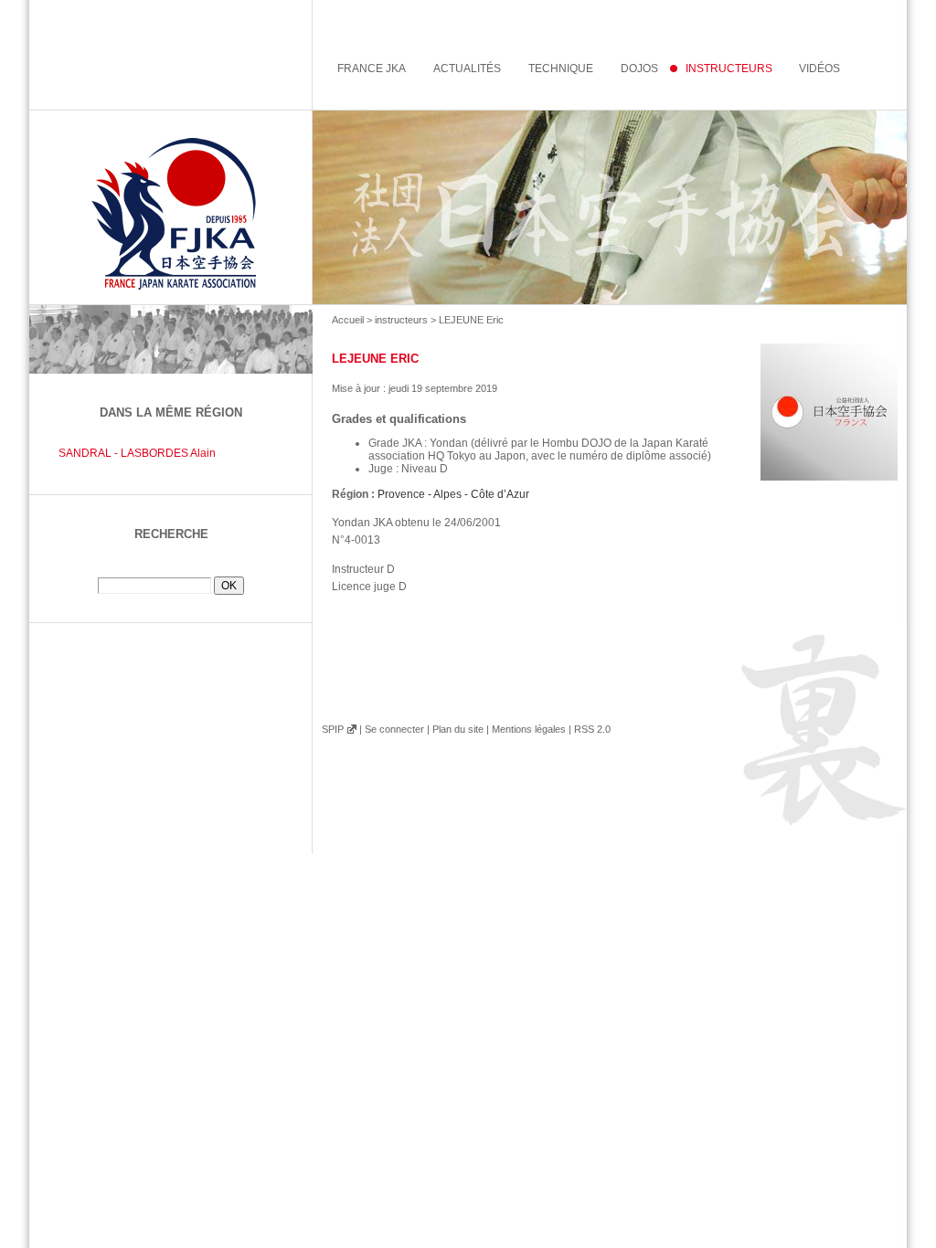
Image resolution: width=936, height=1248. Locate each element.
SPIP (333, 729)
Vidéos (819, 68)
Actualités (467, 68)
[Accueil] (468, 207)
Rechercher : (171, 570)
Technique (560, 68)
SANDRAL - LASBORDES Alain (137, 453)
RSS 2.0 (592, 729)
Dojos (639, 68)
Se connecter (394, 729)
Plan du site (458, 729)
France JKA (371, 68)
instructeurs (401, 319)
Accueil (348, 319)
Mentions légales (529, 729)
